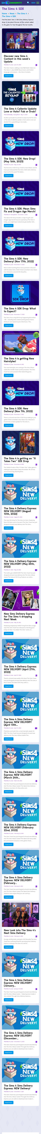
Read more (8, 76)
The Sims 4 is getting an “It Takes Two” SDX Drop (20, 460)
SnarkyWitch (16, 114)
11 (36, 728)
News (12, 13)
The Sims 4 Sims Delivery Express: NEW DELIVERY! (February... (18, 880)
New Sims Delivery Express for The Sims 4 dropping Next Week (19, 616)
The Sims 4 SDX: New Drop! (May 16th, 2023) (19, 160)
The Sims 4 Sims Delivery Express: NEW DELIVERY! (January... (18, 983)
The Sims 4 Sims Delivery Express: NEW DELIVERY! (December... (18, 1035)
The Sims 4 (22, 13)
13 (36, 570)
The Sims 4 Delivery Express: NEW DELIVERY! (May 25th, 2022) (20, 564)
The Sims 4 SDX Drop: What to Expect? (20, 310)
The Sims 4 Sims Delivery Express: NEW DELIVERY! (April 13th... (18, 722)
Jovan (12, 64)
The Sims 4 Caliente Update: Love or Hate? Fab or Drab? (20, 110)
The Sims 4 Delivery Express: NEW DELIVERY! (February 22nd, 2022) (20, 827)
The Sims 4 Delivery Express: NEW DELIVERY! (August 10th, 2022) (20, 511)
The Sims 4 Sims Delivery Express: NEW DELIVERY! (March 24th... (18, 774)
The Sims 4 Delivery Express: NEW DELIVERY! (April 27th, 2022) (20, 669)
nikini (12, 569)
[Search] (28, 2)
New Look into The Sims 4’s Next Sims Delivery (20, 932)
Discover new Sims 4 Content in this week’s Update (17, 58)
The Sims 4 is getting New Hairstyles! (19, 360)
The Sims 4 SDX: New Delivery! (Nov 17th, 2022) (19, 260)
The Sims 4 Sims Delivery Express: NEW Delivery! (18, 1087)
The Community (8, 114)
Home (4, 13)
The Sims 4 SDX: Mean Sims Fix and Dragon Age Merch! (20, 210)
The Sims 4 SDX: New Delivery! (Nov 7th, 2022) (18, 410)
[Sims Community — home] (12, 3)
